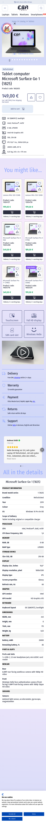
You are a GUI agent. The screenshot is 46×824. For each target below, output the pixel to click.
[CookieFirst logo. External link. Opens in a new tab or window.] (3, 794)
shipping (22, 2)
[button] (9, 60)
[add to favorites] (40, 97)
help (14, 425)
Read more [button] (11, 459)
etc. (34, 401)
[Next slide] (44, 2)
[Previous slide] (2, 2)
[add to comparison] (31, 97)
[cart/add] (12, 212)
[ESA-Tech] (23, 8)
